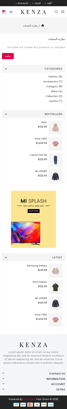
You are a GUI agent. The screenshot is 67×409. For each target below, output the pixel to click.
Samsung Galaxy (37, 265)
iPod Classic (40, 282)
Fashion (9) (56, 76)
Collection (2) (54, 96)
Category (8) (54, 86)
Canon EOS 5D (38, 155)
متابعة (8, 56)
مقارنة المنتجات (30, 25)
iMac (44, 122)
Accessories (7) (53, 81)
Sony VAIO (41, 138)
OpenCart (29, 399)
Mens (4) (56, 91)
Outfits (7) (56, 101)
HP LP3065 (41, 171)
